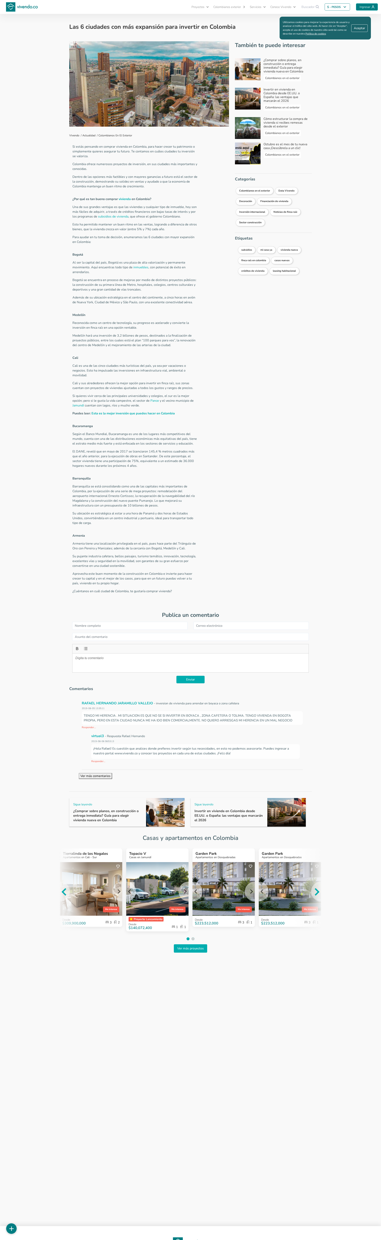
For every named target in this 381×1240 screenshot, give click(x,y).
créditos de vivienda (253, 271)
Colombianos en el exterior (115, 135)
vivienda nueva (289, 250)
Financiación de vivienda (274, 201)
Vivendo (74, 135)
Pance (154, 401)
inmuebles (140, 267)
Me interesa (111, 909)
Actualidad (88, 135)
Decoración (245, 201)
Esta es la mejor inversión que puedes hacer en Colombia (133, 413)
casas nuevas (282, 260)
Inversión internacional (252, 212)
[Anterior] (58, 891)
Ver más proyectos (190, 948)
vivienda (125, 199)
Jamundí (78, 405)
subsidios (246, 250)
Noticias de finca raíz (285, 212)
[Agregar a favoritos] (118, 866)
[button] (198, 7)
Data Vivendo (286, 191)
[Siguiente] (323, 891)
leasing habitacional (284, 271)
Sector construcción (250, 222)
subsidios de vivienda (113, 216)
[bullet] (85, 648)
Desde (132, 924)
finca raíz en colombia (253, 260)
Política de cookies (315, 34)
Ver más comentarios (95, 776)
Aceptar (359, 28)
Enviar (190, 679)
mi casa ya (266, 250)
